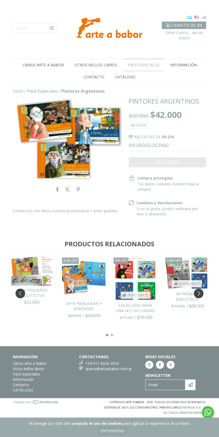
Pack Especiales (42, 91)
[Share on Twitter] (67, 189)
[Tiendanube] (36, 403)
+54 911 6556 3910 (102, 363)
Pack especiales (143, 64)
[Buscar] (51, 28)
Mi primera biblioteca (187, 296)
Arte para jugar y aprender (83, 306)
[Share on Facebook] (57, 189)
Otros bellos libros (96, 64)
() (186, 25)
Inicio (18, 91)
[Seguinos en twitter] (171, 365)
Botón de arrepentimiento (184, 413)
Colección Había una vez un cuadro (135, 308)
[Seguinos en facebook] (160, 365)
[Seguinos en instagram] (149, 365)
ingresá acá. (192, 407)
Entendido (112, 430)
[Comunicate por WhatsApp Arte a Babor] (208, 412)
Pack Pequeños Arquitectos (32, 293)
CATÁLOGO (125, 76)
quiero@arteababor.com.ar (108, 368)
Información (183, 64)
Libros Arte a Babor (43, 64)
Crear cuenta (176, 33)
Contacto (94, 76)
